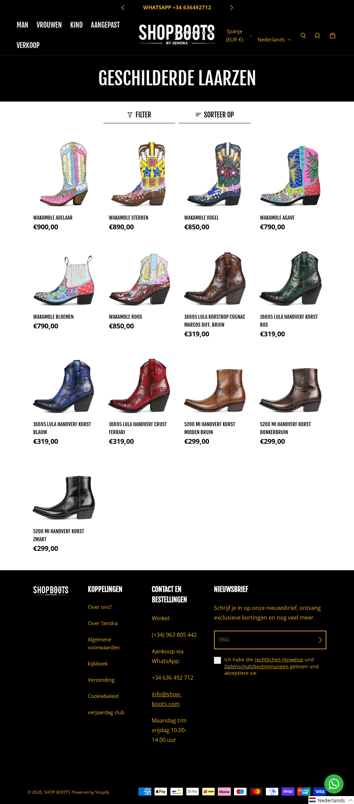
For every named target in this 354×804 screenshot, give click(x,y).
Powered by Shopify (90, 792)
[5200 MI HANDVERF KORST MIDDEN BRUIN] (215, 381)
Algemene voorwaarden (104, 643)
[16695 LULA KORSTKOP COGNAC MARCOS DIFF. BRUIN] (215, 274)
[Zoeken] (303, 35)
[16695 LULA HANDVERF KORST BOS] (290, 274)
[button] (331, 800)
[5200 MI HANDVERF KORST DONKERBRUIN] (290, 381)
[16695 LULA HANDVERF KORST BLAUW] (64, 381)
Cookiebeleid (103, 696)
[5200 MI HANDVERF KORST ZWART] (64, 489)
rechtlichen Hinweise (278, 659)
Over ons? (100, 607)
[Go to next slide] (231, 7)
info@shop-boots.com (166, 699)
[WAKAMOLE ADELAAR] (64, 175)
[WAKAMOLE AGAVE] (290, 175)
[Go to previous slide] (123, 7)
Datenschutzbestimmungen (256, 666)
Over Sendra (103, 623)
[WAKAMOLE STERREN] (139, 175)
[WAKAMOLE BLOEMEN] (64, 274)
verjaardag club (106, 712)
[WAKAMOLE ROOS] (139, 274)
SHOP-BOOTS (57, 792)
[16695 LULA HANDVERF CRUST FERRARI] (139, 381)
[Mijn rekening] (317, 35)
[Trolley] (332, 35)
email (224, 639)
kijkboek (98, 663)
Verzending (101, 679)
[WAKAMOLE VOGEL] (215, 175)
